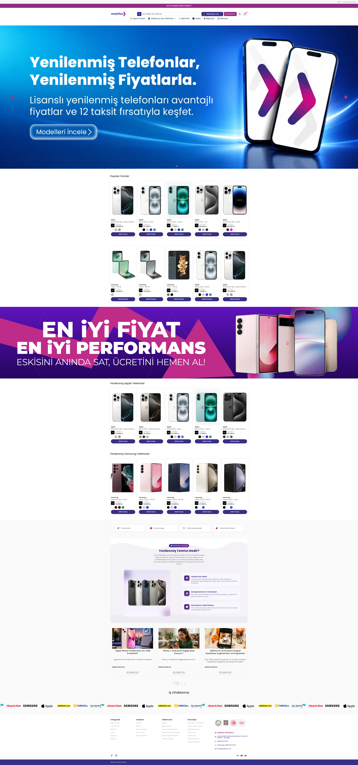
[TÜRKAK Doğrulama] (218, 723)
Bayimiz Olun (192, 736)
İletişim (164, 723)
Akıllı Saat (114, 729)
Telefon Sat (191, 732)
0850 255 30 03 (223, 741)
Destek (339, 2)
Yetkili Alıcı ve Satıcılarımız (196, 723)
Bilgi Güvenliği (166, 726)
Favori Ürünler (140, 732)
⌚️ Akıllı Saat (184, 18)
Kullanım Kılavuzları (194, 742)
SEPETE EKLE (123, 234)
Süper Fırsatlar (115, 723)
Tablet (113, 732)
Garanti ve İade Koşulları (170, 729)
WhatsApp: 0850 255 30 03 (227, 745)
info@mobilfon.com (224, 749)
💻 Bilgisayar (209, 18)
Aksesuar (113, 739)
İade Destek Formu (194, 729)
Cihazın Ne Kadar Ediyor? (349, 2)
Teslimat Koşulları (167, 739)
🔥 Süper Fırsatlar (137, 18)
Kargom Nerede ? (141, 736)
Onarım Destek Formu (195, 726)
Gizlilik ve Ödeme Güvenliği (170, 732)
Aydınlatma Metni (193, 739)
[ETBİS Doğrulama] (226, 723)
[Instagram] (116, 755)
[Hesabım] (240, 14)
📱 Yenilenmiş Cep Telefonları (161, 18)
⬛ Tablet (196, 18)
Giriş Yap (139, 723)
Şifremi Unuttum (141, 729)
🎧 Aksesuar (222, 18)
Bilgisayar (114, 736)
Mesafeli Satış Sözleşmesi (170, 736)
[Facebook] (112, 755)
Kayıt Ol (138, 726)
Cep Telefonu (115, 726)
